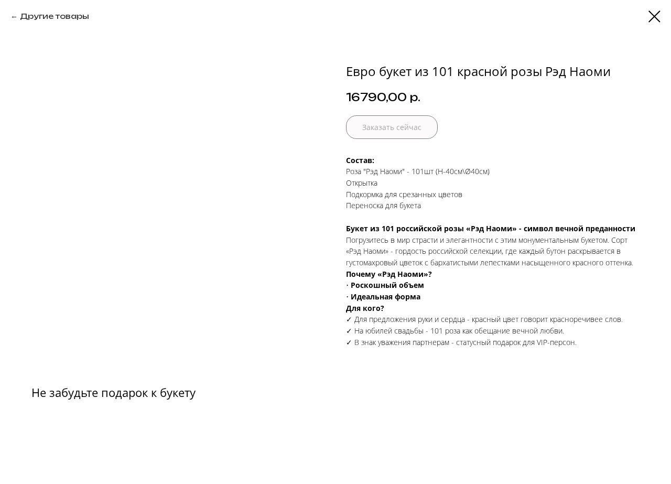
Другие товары (54, 16)
